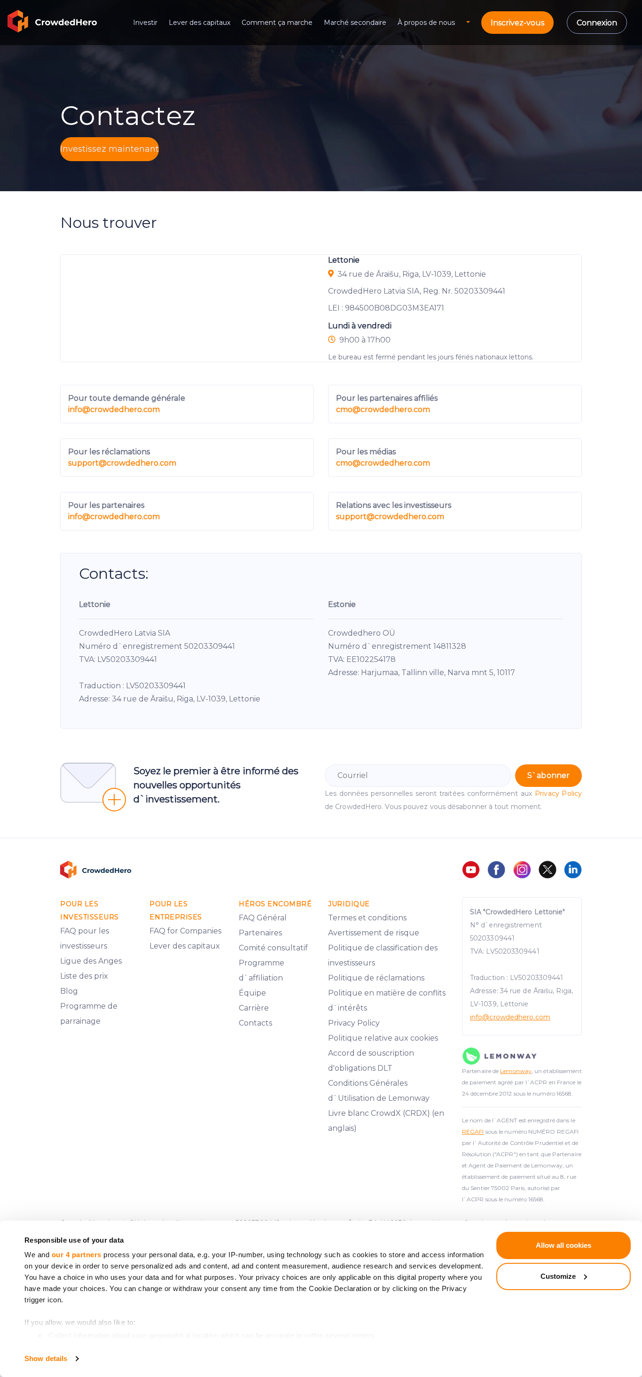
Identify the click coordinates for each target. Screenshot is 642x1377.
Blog (69, 991)
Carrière (254, 1008)
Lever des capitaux (199, 22)
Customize (558, 1276)
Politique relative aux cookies (383, 1038)
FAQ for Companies (185, 930)
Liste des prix (84, 976)
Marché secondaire (355, 22)
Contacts (255, 1023)
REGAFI (473, 1131)
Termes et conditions (367, 917)
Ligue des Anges (91, 961)
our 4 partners (77, 1255)
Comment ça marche (277, 22)
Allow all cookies (563, 1245)
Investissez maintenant (109, 149)
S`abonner (548, 775)
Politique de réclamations (376, 977)
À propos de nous (426, 22)
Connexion (597, 22)
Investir (145, 22)
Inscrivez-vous (517, 22)
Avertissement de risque (373, 932)
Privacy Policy (558, 793)
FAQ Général (263, 917)
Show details (45, 1358)
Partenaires (260, 932)
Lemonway (516, 1070)
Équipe (252, 992)
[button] (473, 22)
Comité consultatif (273, 947)
